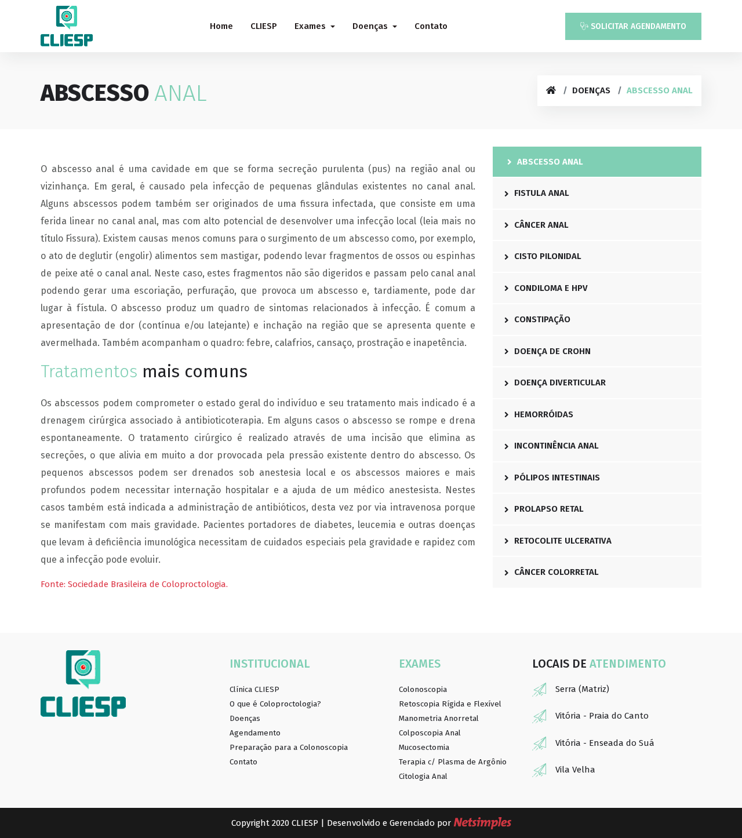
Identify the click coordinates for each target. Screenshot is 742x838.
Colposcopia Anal (430, 733)
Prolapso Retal (548, 509)
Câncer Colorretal (555, 572)
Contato (431, 26)
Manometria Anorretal (439, 718)
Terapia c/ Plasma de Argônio (453, 762)
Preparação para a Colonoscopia (289, 747)
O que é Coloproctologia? (275, 704)
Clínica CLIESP (254, 689)
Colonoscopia (423, 689)
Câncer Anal (540, 225)
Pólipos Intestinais (556, 477)
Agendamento (255, 733)
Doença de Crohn (551, 351)
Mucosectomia (424, 747)
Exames (311, 26)
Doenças (371, 26)
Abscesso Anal (549, 161)
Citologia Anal (423, 776)
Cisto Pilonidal (546, 256)
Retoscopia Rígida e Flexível (450, 704)
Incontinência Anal (555, 445)
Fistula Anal (540, 193)
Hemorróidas (542, 414)
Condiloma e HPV (550, 288)
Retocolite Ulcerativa (562, 540)
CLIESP (263, 26)
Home (221, 26)
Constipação (541, 319)
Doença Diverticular (559, 382)
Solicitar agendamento (637, 26)
